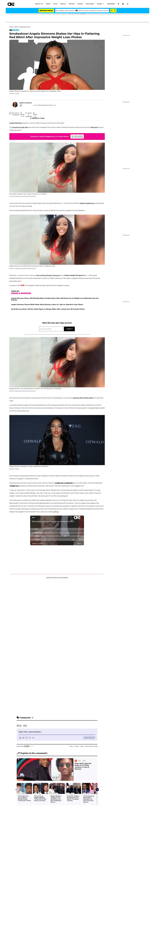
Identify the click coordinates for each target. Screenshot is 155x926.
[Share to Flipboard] (28, 113)
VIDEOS (80, 4)
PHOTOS (71, 4)
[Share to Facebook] (15, 113)
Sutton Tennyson (53, 275)
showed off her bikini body (83, 398)
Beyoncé (94, 127)
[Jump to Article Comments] (10, 113)
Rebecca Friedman (25, 103)
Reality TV (39, 4)
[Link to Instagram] (123, 4)
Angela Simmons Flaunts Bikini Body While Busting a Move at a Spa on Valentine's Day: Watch (47, 304)
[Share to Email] (35, 113)
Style (55, 4)
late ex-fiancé (42, 275)
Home (11, 27)
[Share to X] (22, 113)
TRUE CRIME (90, 4)
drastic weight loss (87, 203)
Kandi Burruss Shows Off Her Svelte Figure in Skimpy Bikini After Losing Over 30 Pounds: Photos (48, 309)
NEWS (48, 4)
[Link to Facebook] (118, 4)
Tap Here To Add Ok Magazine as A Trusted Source (49, 136)
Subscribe (111, 4)
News (16, 27)
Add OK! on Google (38, 118)
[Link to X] (127, 4)
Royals (63, 4)
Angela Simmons (24, 27)
